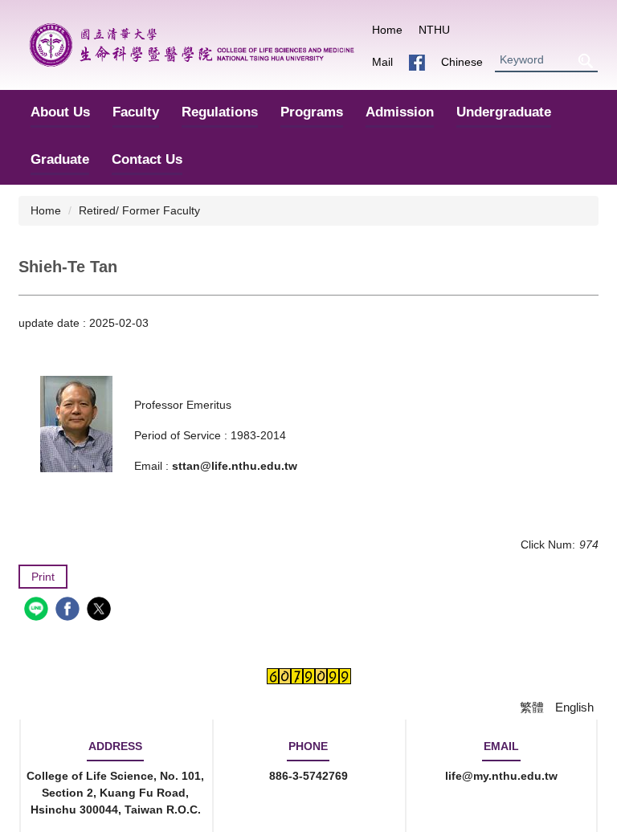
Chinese (462, 61)
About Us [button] (60, 112)
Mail (382, 61)
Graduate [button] (60, 159)
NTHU (434, 29)
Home (387, 29)
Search (585, 60)
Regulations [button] (220, 112)
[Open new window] (417, 62)
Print (43, 576)
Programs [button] (311, 112)
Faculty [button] (135, 112)
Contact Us (147, 159)
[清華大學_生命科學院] (191, 45)
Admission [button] (400, 112)
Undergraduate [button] (503, 112)
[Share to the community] (38, 611)
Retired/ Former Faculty (139, 210)
